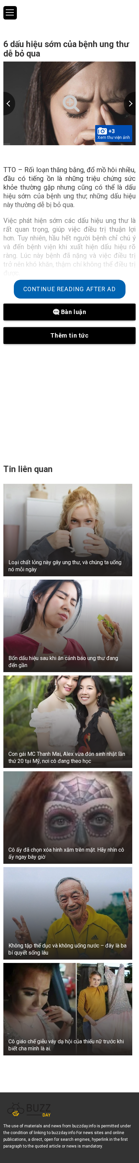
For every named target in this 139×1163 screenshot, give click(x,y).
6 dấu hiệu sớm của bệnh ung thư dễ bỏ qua (66, 49)
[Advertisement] (69, 403)
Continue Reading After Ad (69, 289)
